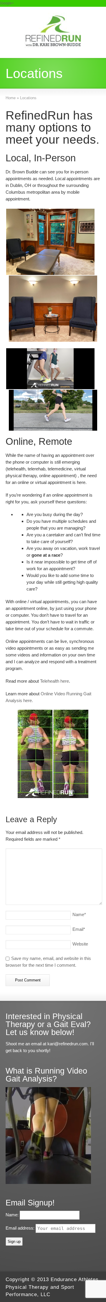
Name (79, 914)
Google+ (7, 3)
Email (78, 929)
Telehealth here (54, 681)
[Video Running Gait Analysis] (48, 1182)
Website (80, 943)
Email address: (21, 1227)
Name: (13, 1214)
